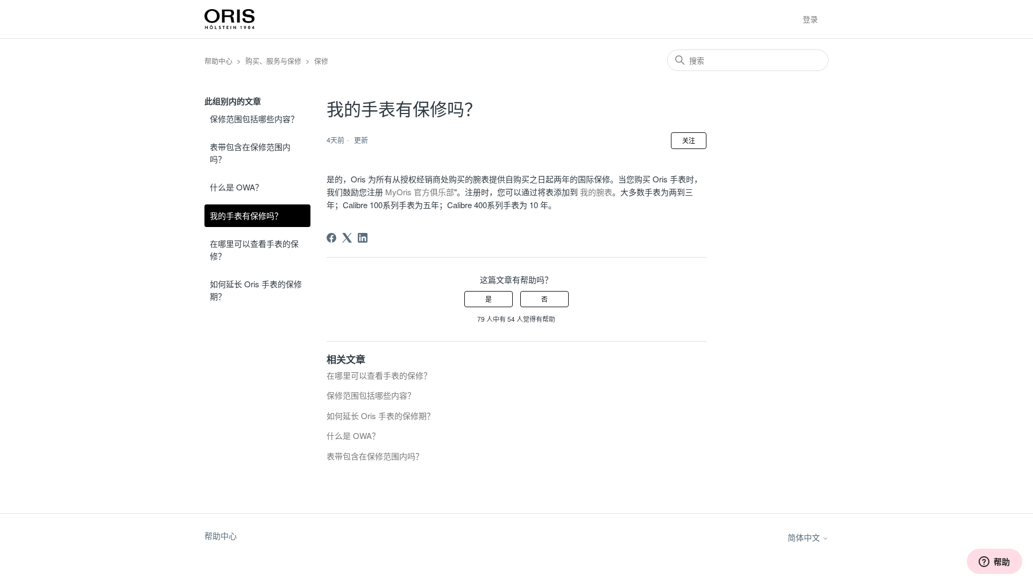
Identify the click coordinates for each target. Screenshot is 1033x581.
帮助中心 (218, 60)
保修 (321, 60)
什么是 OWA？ (236, 187)
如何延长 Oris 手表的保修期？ (256, 290)
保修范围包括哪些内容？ (254, 118)
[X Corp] (347, 238)
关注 (688, 140)
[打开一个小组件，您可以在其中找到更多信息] (994, 562)
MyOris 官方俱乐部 (419, 191)
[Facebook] (331, 238)
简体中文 (805, 537)
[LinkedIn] (362, 238)
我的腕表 (596, 191)
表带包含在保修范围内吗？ (250, 153)
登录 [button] (810, 18)
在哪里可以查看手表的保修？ (254, 249)
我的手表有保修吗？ (246, 215)
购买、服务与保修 (273, 60)
